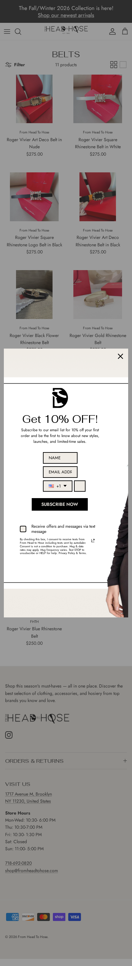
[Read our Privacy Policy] (93, 540)
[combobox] (57, 486)
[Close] (120, 356)
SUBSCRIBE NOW (59, 504)
